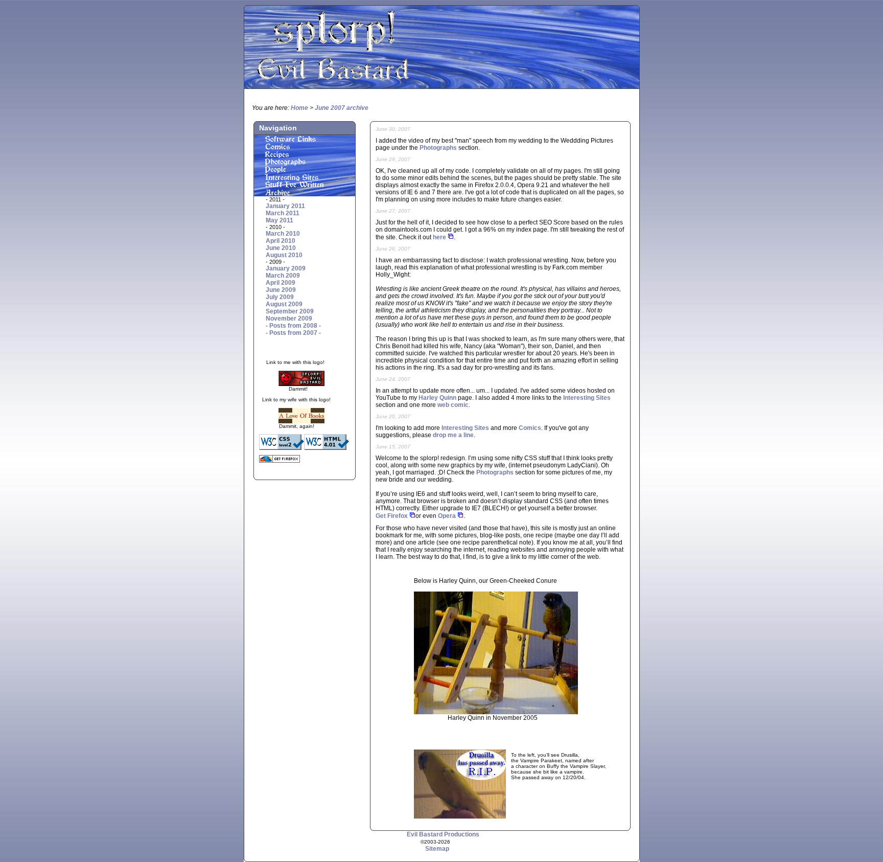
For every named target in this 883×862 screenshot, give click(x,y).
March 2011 (282, 213)
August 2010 (284, 255)
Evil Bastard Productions (443, 834)
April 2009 (280, 282)
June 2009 (281, 289)
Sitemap (437, 848)
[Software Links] (304, 140)
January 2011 (285, 206)
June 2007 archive (341, 107)
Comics (530, 428)
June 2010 (281, 248)
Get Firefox (392, 515)
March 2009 (283, 275)
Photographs (438, 147)
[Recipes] (304, 156)
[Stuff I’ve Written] (304, 186)
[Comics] (304, 148)
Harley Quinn (437, 397)
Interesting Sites (587, 397)
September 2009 (290, 311)
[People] (304, 171)
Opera (447, 515)
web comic (453, 405)
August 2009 (284, 304)
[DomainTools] (451, 237)
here (439, 237)
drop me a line (453, 435)
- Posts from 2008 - (293, 325)
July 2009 (280, 297)
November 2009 (289, 318)
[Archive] (304, 194)
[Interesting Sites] (304, 179)
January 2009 (286, 268)
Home (299, 107)
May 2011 (279, 220)
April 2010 (280, 240)
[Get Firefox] (412, 515)
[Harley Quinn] (496, 712)
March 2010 (283, 233)
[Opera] (460, 515)
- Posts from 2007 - (293, 332)
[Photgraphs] (304, 163)
